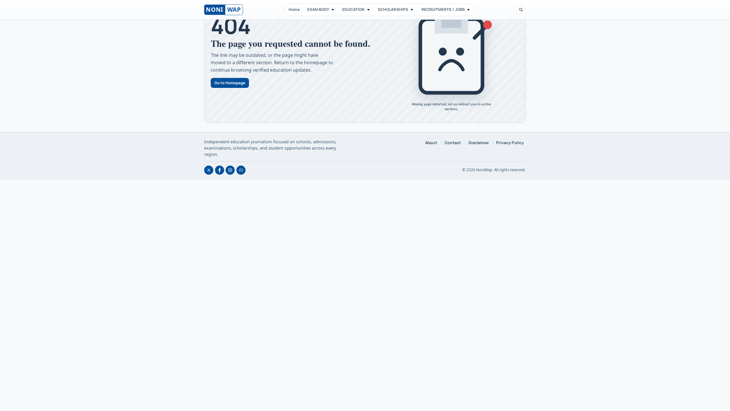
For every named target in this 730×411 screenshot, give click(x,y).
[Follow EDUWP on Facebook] (219, 170)
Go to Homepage (229, 82)
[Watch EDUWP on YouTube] (241, 170)
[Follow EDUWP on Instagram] (230, 170)
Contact (453, 142)
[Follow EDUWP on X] (208, 170)
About (431, 142)
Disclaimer (479, 142)
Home (294, 9)
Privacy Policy (510, 142)
